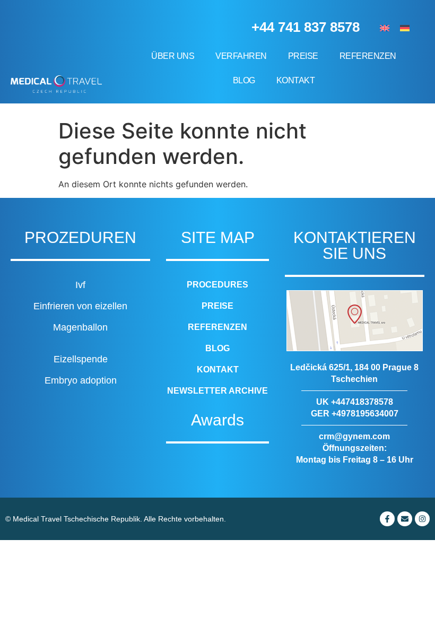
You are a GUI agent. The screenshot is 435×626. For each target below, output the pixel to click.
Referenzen (368, 55)
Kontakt (295, 80)
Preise (303, 55)
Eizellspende (81, 359)
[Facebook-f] (387, 518)
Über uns (172, 55)
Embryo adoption (81, 380)
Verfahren (241, 55)
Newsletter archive (217, 390)
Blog (244, 80)
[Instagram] (422, 518)
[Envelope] (404, 518)
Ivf (80, 285)
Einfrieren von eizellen (80, 306)
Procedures (217, 284)
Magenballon (80, 327)
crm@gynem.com (354, 436)
